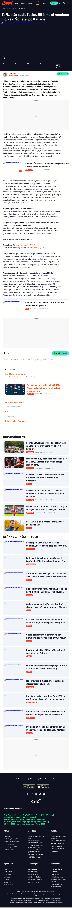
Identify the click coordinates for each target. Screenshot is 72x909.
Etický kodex (41, 902)
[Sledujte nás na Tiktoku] (40, 794)
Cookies (35, 900)
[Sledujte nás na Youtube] (44, 794)
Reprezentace (23, 421)
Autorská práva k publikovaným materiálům (21, 898)
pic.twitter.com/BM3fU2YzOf (26, 245)
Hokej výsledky (10, 421)
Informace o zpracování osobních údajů (21, 900)
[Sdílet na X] (8, 353)
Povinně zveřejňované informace (54, 902)
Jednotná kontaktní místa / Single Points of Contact (23, 902)
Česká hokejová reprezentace (16, 374)
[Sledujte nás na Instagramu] (31, 794)
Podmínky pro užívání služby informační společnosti (47, 898)
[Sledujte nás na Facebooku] (27, 794)
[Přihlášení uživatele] (60, 3)
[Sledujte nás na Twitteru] (36, 794)
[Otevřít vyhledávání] (64, 3)
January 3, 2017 (39, 248)
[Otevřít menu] (68, 3)
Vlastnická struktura (55, 900)
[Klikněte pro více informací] (4, 58)
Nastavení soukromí (43, 900)
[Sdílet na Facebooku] (4, 353)
